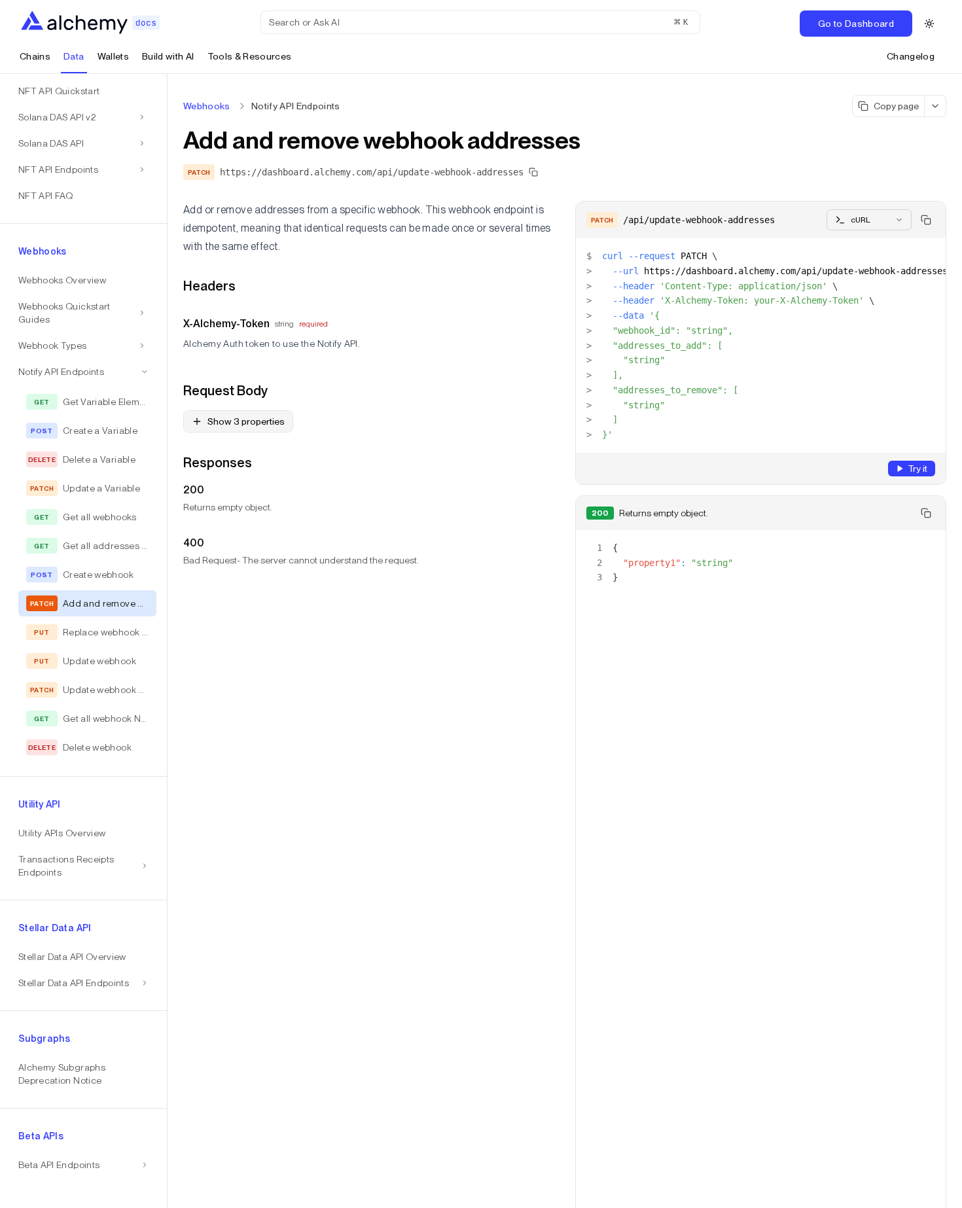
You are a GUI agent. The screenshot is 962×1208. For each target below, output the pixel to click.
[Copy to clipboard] (926, 220)
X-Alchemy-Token (226, 323)
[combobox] (869, 219)
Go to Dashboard (856, 23)
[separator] (167, 641)
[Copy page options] (935, 106)
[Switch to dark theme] (929, 23)
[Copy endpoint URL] (533, 172)
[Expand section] (142, 117)
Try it (917, 468)
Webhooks (206, 106)
